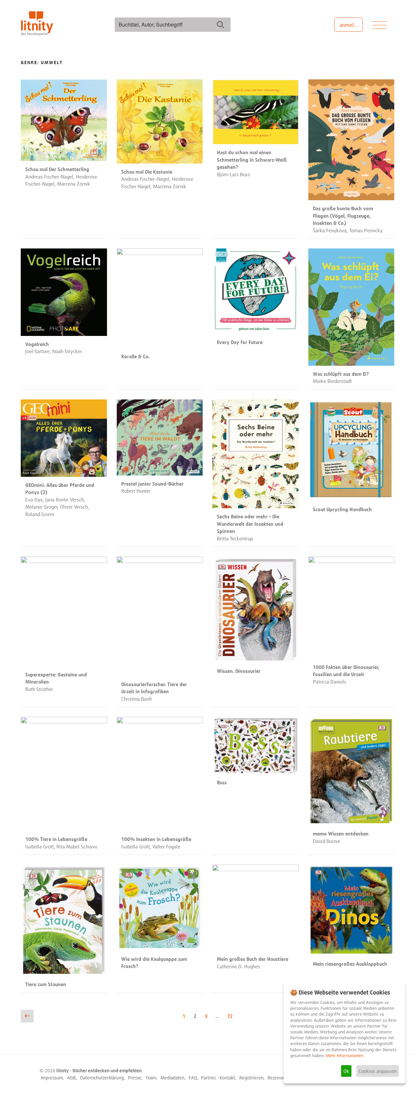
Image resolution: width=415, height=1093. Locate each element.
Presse (134, 1077)
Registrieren (251, 1077)
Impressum (52, 1077)
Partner (208, 1077)
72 (231, 1016)
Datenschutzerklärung (102, 1077)
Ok (346, 1071)
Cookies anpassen (378, 1071)
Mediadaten (172, 1077)
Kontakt (227, 1077)
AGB (71, 1077)
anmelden (350, 25)
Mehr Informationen (344, 1055)
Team (151, 1077)
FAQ (193, 1077)
